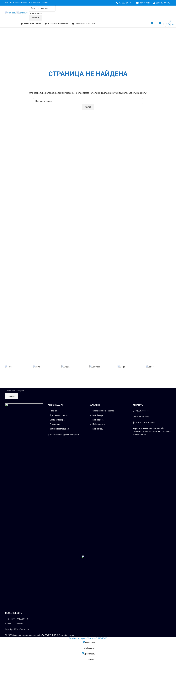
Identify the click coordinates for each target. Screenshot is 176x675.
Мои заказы (98, 429)
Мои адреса (98, 420)
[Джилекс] (102, 366)
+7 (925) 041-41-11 (143, 411)
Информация (99, 424)
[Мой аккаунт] (169, 13)
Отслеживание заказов (103, 411)
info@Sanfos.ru (142, 417)
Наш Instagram (72, 435)
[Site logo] (11, 13)
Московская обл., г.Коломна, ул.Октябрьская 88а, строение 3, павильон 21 (152, 431)
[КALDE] (74, 366)
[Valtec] (158, 366)
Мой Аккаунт (98, 415)
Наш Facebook (56, 435)
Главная (53, 411)
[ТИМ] (18, 366)
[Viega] (130, 366)
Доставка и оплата (59, 415)
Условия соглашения (59, 429)
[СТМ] (46, 366)
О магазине (55, 424)
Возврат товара (57, 420)
